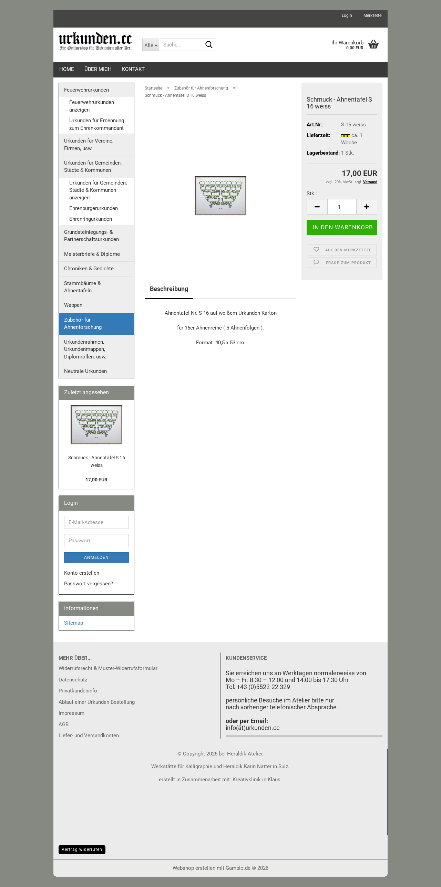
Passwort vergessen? (88, 584)
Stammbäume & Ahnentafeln (82, 287)
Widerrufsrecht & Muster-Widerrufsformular (108, 668)
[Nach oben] (422, 876)
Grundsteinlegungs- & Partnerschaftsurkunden (91, 235)
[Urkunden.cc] (95, 41)
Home (66, 69)
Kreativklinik (246, 779)
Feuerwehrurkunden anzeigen (91, 106)
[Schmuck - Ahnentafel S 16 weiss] (220, 181)
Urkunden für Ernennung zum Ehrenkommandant (96, 124)
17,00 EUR (96, 479)
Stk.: (312, 193)
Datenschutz (73, 680)
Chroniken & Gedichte (89, 268)
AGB (64, 724)
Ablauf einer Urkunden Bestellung (97, 702)
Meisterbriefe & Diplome (92, 254)
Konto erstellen (81, 573)
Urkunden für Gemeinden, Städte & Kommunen (93, 166)
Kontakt (133, 69)
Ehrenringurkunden (90, 219)
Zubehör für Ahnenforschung (83, 323)
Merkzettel (372, 15)
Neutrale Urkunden (85, 371)
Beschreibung (169, 288)
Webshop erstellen (194, 868)
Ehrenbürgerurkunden (93, 208)
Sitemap (73, 623)
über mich (98, 69)
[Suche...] (208, 45)
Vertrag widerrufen (82, 849)
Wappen (73, 305)
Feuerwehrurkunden (86, 90)
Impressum (71, 713)
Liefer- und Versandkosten (89, 735)
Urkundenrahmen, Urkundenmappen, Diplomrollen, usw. (85, 349)
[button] (317, 207)
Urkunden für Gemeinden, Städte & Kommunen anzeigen (98, 190)
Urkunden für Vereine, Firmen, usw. (88, 144)
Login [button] (346, 15)
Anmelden (96, 557)
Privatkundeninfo (78, 691)
